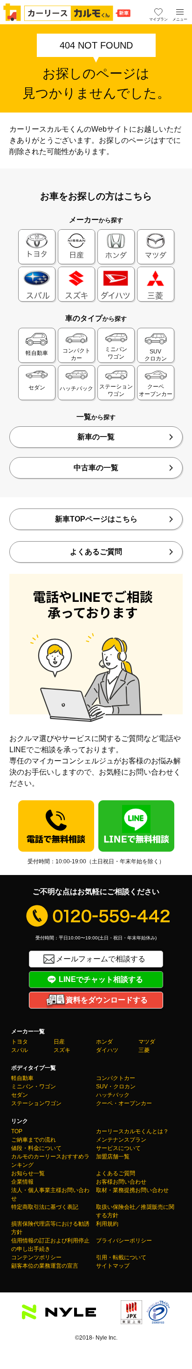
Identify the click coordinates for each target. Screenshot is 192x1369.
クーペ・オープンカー (124, 1103)
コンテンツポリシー (36, 1257)
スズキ (62, 1050)
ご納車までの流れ (33, 1139)
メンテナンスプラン (121, 1139)
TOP (16, 1131)
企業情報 (22, 1181)
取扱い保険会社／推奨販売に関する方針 (135, 1211)
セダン (19, 1095)
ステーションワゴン (36, 1103)
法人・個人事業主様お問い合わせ (50, 1194)
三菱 (144, 1050)
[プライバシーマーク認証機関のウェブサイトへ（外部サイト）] (158, 1318)
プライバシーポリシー (124, 1240)
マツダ (146, 1041)
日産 (59, 1041)
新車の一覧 (96, 437)
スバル (19, 1050)
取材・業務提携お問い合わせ (132, 1190)
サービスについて (118, 1148)
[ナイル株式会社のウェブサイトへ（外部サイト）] (59, 1314)
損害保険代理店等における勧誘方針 (50, 1228)
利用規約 (107, 1224)
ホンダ (104, 1041)
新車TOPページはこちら (96, 519)
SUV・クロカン (116, 1086)
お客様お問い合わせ (121, 1181)
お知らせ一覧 (28, 1173)
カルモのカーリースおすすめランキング (50, 1160)
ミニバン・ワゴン (33, 1086)
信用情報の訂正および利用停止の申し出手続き (50, 1244)
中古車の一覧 (96, 468)
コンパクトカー (115, 1078)
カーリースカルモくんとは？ (132, 1131)
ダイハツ (107, 1050)
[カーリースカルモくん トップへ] (67, 12)
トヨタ (19, 1041)
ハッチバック (113, 1095)
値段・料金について (36, 1148)
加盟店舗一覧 (113, 1156)
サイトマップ (113, 1266)
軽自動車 (22, 1078)
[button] (180, 12)
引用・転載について (121, 1257)
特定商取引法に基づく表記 (44, 1207)
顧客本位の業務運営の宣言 (44, 1266)
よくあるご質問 (96, 552)
